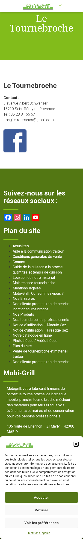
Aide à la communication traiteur (38, 251)
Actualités (21, 246)
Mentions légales (39, 533)
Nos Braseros (24, 298)
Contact (19, 262)
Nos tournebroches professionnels (41, 320)
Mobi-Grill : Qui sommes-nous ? (38, 293)
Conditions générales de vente (37, 256)
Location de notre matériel (34, 277)
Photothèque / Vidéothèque (35, 340)
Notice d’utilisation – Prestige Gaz (40, 330)
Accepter (41, 497)
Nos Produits (23, 314)
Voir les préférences (41, 523)
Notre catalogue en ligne (32, 335)
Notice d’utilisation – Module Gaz (39, 325)
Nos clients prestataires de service (41, 362)
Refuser (41, 510)
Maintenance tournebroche (34, 283)
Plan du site (22, 346)
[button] (76, 444)
